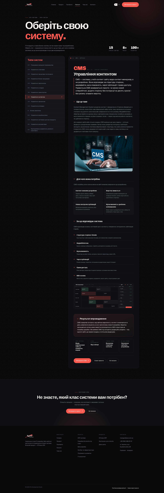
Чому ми (85, 4)
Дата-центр (102, 444)
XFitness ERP (103, 438)
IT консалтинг (82, 456)
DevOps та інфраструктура (86, 450)
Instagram (130, 450)
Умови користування (133, 488)
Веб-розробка (82, 447)
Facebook (123, 450)
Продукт (61, 4)
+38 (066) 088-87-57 (126, 441)
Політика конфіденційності (119, 488)
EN (119, 4)
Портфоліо (69, 4)
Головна (53, 4)
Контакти (92, 4)
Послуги (77, 4)
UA (115, 4)
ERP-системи (82, 438)
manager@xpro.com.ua (126, 438)
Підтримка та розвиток (84, 453)
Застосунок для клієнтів (106, 441)
